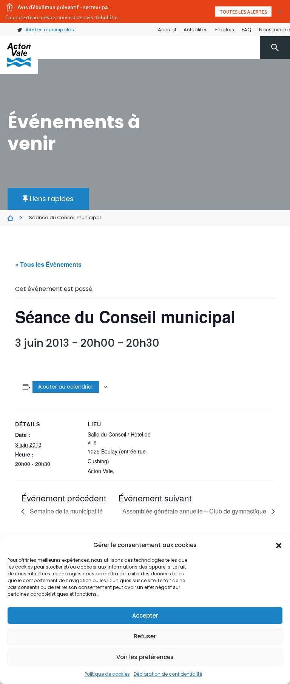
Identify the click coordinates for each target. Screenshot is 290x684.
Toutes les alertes (243, 12)
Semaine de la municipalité (65, 511)
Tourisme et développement (233, 89)
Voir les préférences (145, 657)
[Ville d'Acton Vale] (19, 55)
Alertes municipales (49, 29)
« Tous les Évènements (48, 264)
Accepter (145, 615)
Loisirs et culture (160, 89)
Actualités (196, 29)
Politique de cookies (107, 674)
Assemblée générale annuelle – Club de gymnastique (195, 511)
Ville (93, 89)
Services (117, 89)
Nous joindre (274, 29)
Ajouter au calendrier (65, 386)
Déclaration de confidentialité (168, 674)
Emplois (224, 29)
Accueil (167, 29)
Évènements (10, 218)
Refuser (145, 636)
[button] (278, 545)
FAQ (246, 29)
